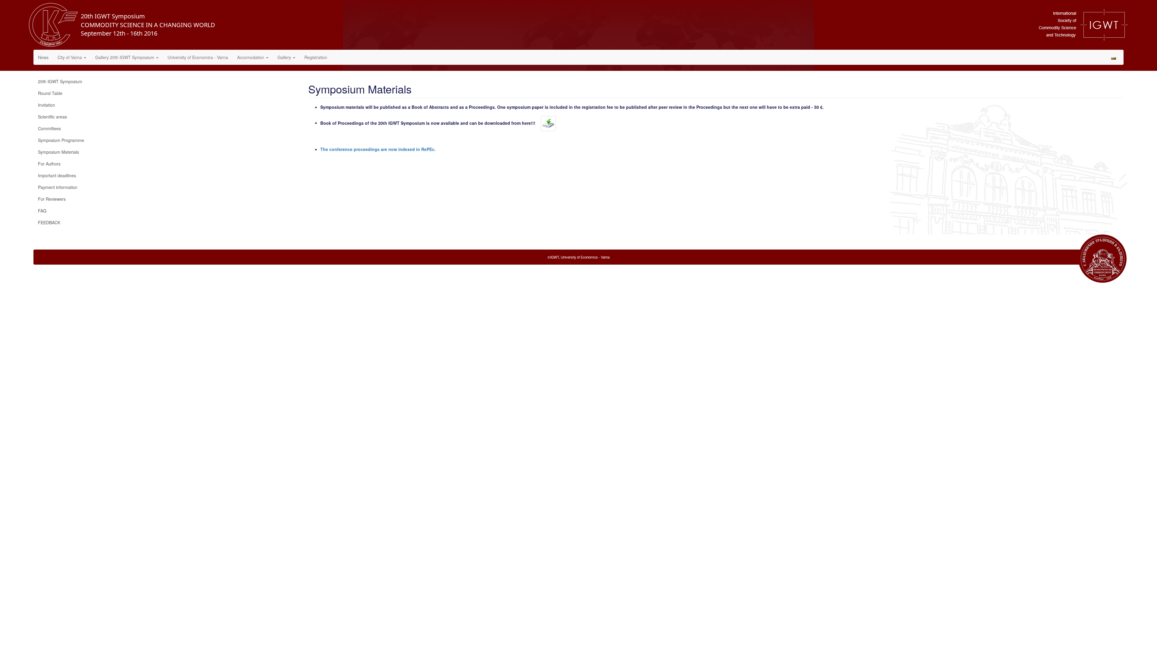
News (43, 57)
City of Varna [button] (70, 57)
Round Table (50, 93)
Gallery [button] (284, 57)
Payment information (57, 187)
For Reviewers (52, 199)
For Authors (49, 164)
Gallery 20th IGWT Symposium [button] (125, 57)
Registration (315, 57)
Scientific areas (52, 117)
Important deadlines (57, 175)
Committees (49, 128)
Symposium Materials (58, 152)
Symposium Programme (61, 140)
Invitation (46, 105)
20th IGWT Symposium (60, 81)
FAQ (42, 211)
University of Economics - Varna (198, 57)
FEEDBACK (49, 222)
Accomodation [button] (251, 57)
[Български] (1114, 57)
